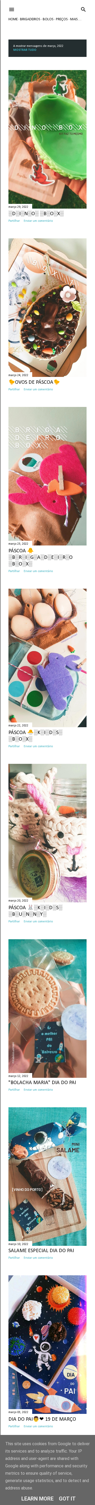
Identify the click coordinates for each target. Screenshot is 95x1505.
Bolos (48, 19)
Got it (67, 1499)
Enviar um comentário (38, 221)
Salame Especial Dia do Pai (41, 1250)
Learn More (37, 1499)
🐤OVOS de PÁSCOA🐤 (34, 382)
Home (13, 19)
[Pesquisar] (83, 8)
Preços (62, 19)
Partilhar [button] (14, 221)
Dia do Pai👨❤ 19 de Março (42, 1419)
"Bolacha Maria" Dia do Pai (42, 1082)
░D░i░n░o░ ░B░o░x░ (36, 214)
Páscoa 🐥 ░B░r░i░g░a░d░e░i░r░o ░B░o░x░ (40, 557)
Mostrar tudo (24, 50)
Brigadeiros (30, 19)
